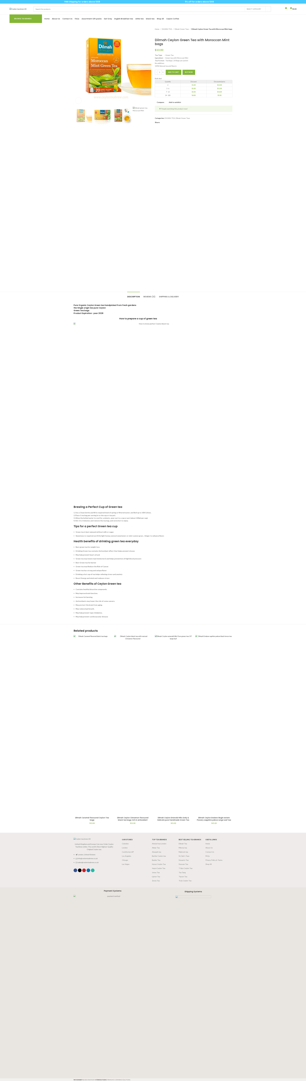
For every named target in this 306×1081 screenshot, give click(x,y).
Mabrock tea (183, 852)
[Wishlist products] (280, 9)
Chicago (125, 860)
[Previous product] (156, 34)
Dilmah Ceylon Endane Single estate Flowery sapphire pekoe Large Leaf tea (214, 818)
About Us (209, 848)
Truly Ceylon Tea (185, 881)
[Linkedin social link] (170, 122)
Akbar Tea (156, 848)
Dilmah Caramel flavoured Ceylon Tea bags (92, 818)
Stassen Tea (183, 864)
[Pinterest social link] (14, 2)
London (125, 848)
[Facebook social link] (11, 2)
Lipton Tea (156, 877)
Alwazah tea (156, 852)
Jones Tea (156, 872)
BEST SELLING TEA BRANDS (190, 839)
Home (157, 29)
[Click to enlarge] (78, 101)
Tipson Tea (183, 877)
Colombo (125, 844)
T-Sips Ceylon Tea (185, 868)
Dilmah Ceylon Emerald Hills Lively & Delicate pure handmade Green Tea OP (173, 820)
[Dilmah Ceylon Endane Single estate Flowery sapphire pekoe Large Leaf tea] (213, 725)
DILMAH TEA (167, 29)
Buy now (189, 72)
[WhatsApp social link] (17, 2)
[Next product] (162, 34)
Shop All (208, 864)
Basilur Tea (156, 860)
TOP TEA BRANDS (159, 839)
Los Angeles (126, 856)
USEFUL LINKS (211, 839)
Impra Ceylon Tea (158, 868)
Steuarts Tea (184, 860)
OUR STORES (127, 839)
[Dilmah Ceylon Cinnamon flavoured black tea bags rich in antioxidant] (132, 725)
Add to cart (173, 72)
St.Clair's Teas (184, 856)
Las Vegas (125, 864)
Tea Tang (182, 872)
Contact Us (209, 852)
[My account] (276, 9)
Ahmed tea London (159, 844)
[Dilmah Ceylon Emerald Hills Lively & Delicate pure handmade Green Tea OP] (173, 725)
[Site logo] (18, 9)
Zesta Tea (156, 881)
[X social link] (164, 122)
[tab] (133, 295)
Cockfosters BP (128, 852)
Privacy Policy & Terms (213, 860)
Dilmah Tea (183, 844)
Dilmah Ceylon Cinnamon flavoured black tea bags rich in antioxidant (132, 818)
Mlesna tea (183, 848)
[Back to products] (159, 34)
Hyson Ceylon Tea (159, 864)
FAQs (207, 856)
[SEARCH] (268, 9)
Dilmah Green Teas (182, 29)
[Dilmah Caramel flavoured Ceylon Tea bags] (92, 725)
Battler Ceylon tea (159, 856)
